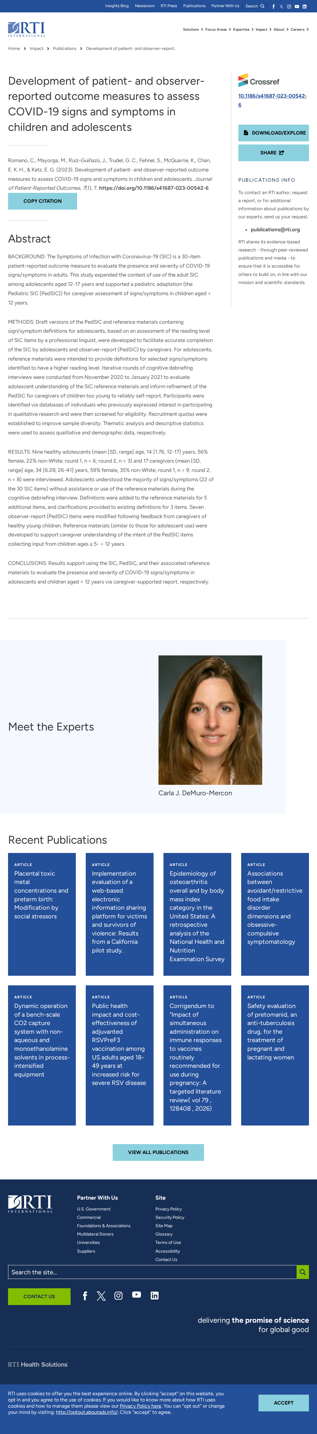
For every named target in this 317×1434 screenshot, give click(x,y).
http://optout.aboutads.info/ (87, 1412)
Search (252, 6)
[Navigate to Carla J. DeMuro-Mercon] (210, 720)
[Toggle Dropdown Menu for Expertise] (252, 29)
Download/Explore (278, 133)
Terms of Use (168, 1243)
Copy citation (43, 201)
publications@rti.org (275, 229)
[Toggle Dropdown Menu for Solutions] (202, 29)
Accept (291, 1403)
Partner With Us (225, 5)
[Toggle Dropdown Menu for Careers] (307, 29)
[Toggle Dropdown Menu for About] (287, 29)
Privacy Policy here (140, 1406)
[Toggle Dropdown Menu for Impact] (270, 29)
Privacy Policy (168, 1209)
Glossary (163, 1234)
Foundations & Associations (104, 1226)
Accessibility (167, 1251)
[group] (213, 726)
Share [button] (268, 153)
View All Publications (158, 1152)
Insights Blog (117, 5)
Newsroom (145, 5)
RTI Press (169, 5)
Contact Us (166, 1260)
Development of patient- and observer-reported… (132, 49)
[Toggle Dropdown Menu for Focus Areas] (230, 29)
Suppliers (86, 1251)
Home (14, 49)
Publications (194, 5)
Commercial (89, 1217)
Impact (36, 49)
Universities (88, 1243)
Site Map (163, 1226)
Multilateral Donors (95, 1234)
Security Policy (169, 1217)
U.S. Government (94, 1209)
